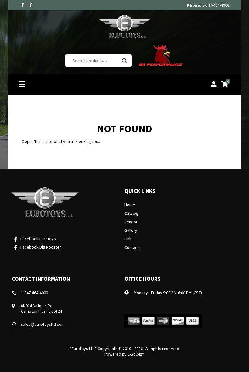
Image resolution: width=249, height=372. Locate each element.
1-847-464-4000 (215, 5)
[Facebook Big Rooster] (30, 5)
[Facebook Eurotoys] (22, 5)
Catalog (131, 213)
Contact (131, 247)
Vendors (132, 221)
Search (124, 60)
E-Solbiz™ (136, 354)
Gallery (130, 230)
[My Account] (214, 85)
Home (129, 204)
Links (129, 239)
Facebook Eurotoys (37, 239)
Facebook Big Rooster (40, 247)
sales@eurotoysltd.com (43, 324)
